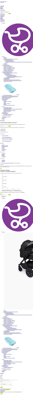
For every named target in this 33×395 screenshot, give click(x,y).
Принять (1, 392)
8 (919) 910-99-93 (3, 130)
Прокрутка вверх (2, 390)
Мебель (3, 155)
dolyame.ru (22, 192)
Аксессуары (4, 156)
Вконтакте (3, 160)
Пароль (1, 381)
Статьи (3, 148)
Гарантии (3, 147)
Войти (1, 387)
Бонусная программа (5, 145)
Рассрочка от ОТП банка (5, 135)
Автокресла (4, 153)
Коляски (3, 154)
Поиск (9, 13)
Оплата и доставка (5, 146)
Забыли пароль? (2, 388)
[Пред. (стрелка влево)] (0, 394)
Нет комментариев (8, 137)
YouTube (3, 161)
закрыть (1, 375)
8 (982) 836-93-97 (30, 4)
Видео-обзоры (4, 149)
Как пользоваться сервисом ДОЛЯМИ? (7, 139)
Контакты (3, 150)
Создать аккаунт (7, 389)
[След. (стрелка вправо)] (1, 394)
